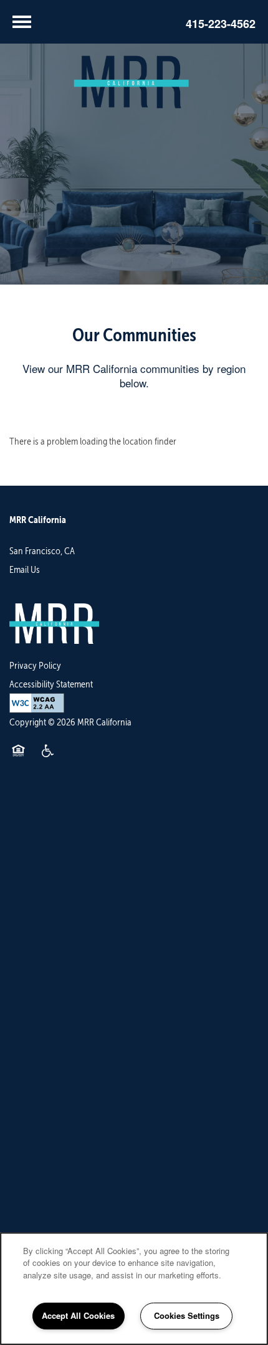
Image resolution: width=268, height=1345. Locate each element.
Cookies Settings (186, 1315)
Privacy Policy (35, 665)
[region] (134, 1288)
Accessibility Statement (51, 684)
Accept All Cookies (78, 1315)
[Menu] (21, 22)
